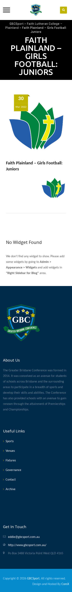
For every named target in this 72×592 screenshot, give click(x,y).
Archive (10, 489)
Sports (10, 441)
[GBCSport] (36, 10)
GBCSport (33, 578)
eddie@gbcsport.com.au (24, 537)
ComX (65, 584)
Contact (11, 479)
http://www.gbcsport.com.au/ (27, 545)
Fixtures (11, 460)
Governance (13, 470)
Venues (10, 451)
